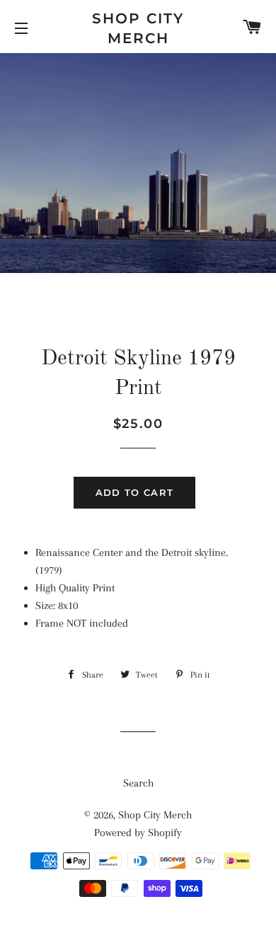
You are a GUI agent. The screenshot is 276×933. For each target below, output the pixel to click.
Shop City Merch (138, 28)
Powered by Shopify (138, 832)
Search (138, 783)
